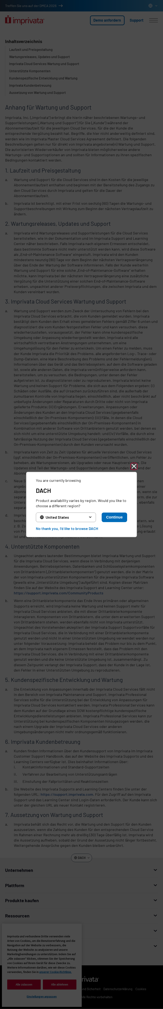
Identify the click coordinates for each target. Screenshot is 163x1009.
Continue (114, 517)
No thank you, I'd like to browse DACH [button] (67, 528)
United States (57, 517)
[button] (134, 466)
